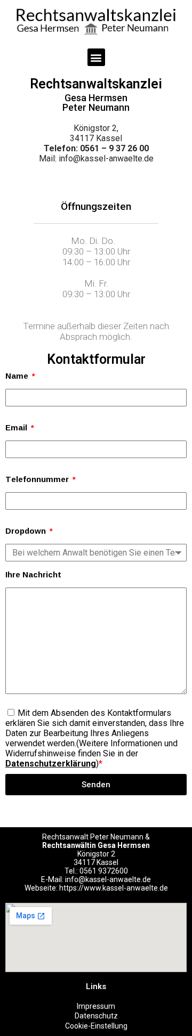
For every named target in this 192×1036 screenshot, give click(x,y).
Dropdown (26, 531)
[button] (96, 57)
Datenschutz (96, 1015)
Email (17, 427)
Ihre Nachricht (33, 574)
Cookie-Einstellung (96, 1026)
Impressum (96, 1006)
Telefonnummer (38, 479)
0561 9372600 (103, 871)
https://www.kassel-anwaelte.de (113, 888)
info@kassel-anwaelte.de (106, 158)
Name (17, 376)
